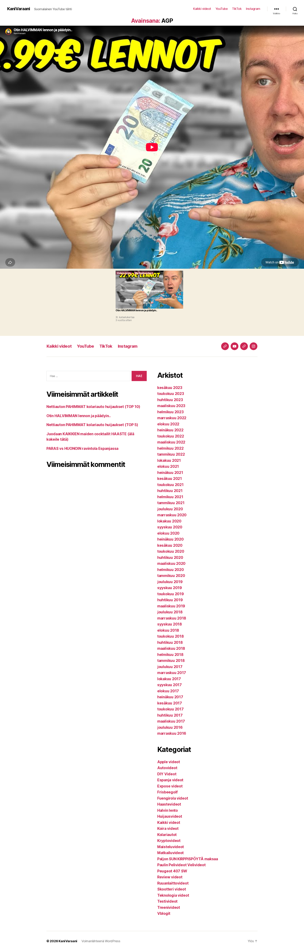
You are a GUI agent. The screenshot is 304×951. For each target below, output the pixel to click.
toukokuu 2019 (170, 594)
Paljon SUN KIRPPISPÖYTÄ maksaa (187, 859)
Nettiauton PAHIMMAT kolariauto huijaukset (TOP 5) (92, 425)
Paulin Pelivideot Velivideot (181, 865)
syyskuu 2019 (169, 588)
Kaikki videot (202, 9)
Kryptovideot (168, 840)
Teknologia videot (173, 895)
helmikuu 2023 (170, 412)
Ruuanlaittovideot (172, 883)
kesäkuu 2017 (169, 703)
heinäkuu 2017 (170, 697)
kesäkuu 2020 (169, 545)
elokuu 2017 (168, 691)
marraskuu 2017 (171, 673)
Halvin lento (167, 810)
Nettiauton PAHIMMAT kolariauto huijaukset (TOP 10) (93, 406)
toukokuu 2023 (170, 393)
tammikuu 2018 (171, 660)
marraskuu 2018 (171, 618)
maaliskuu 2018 (171, 648)
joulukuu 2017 (169, 667)
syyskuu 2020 (169, 527)
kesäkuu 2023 (169, 387)
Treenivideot (168, 907)
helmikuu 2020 (170, 569)
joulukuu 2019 (170, 582)
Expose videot (170, 786)
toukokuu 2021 (170, 485)
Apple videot (168, 762)
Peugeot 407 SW (172, 871)
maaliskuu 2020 (171, 563)
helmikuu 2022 (170, 448)
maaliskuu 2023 (171, 406)
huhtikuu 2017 (170, 715)
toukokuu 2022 (170, 436)
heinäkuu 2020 (170, 539)
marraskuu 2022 (171, 418)
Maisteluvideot (170, 847)
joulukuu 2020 (170, 509)
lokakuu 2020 (169, 521)
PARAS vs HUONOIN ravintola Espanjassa (82, 448)
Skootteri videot (171, 889)
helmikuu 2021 (170, 497)
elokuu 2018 (168, 630)
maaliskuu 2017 (171, 721)
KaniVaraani (18, 9)
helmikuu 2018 (170, 654)
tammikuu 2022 (171, 454)
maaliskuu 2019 (171, 606)
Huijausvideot (169, 816)
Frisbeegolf (167, 792)
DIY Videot (166, 774)
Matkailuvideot (170, 853)
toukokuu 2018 (170, 636)
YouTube (222, 9)
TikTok (237, 9)
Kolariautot (167, 834)
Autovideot (167, 768)
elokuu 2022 (168, 424)
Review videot (169, 877)
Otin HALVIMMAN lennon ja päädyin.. (78, 416)
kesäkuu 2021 (169, 478)
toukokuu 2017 (170, 709)
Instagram (253, 9)
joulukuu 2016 (170, 727)
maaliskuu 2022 (171, 442)
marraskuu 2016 (171, 733)
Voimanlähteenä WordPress (100, 941)
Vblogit (163, 913)
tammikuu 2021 (171, 503)
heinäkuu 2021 (170, 472)
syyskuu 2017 (169, 685)
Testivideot (167, 901)
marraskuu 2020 (171, 515)
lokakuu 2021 (169, 460)
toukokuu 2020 (170, 551)
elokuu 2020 (168, 533)
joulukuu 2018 (170, 612)
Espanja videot (170, 780)
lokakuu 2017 (169, 679)
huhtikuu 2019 (170, 600)
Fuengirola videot (172, 798)
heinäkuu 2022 (170, 430)
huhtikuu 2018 (170, 642)
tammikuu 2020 (171, 575)
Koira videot (168, 828)
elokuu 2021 (168, 466)
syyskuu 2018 (169, 624)
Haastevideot (169, 804)
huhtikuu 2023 (170, 400)
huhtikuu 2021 (170, 491)
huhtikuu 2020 (170, 557)
